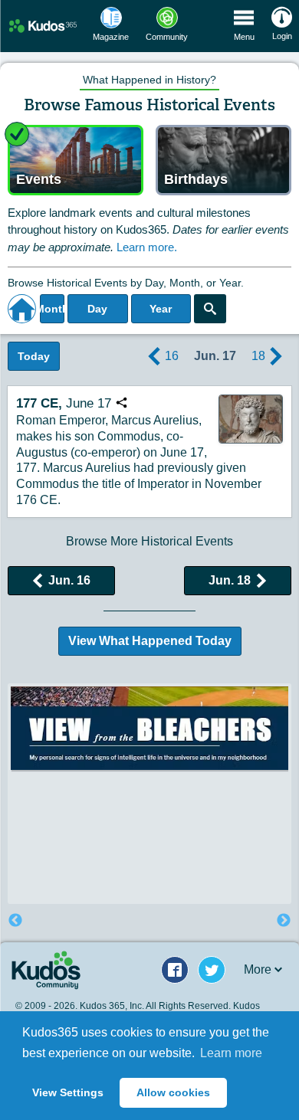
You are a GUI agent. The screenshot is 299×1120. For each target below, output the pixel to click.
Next (283, 920)
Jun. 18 (230, 580)
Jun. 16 (69, 580)
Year (161, 309)
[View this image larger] (251, 419)
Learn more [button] (231, 1052)
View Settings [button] (68, 1092)
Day (97, 309)
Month (52, 309)
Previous (15, 920)
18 (258, 355)
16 (172, 355)
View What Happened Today (150, 640)
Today (34, 356)
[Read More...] (149, 728)
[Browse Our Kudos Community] (43, 26)
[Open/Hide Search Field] (210, 308)
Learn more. (147, 247)
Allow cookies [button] (173, 1092)
